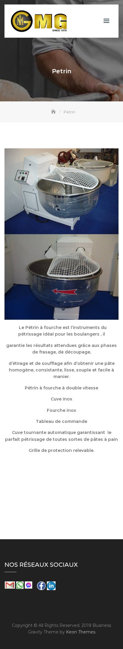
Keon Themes (80, 632)
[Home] (54, 111)
